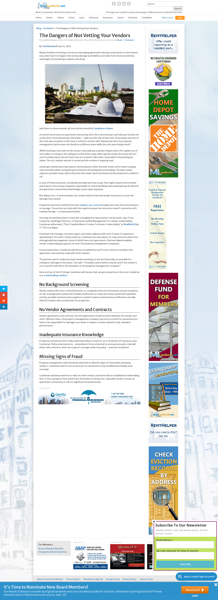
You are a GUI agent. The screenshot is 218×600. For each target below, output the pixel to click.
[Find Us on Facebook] (114, 4)
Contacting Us (73, 579)
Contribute (147, 17)
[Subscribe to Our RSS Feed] (129, 4)
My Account (167, 17)
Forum (121, 17)
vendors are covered (91, 205)
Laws (81, 17)
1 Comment (129, 40)
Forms (72, 17)
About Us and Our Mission (50, 579)
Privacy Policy (129, 579)
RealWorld (129, 224)
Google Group (113, 579)
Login (195, 595)
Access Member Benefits (51, 548)
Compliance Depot (103, 128)
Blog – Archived (44, 28)
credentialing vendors (55, 275)
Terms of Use (146, 579)
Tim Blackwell (49, 46)
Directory (132, 17)
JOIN (180, 18)
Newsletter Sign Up (93, 579)
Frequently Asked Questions (53, 552)
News (119, 40)
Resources (108, 17)
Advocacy (93, 17)
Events (49, 17)
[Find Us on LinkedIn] (124, 4)
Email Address (164, 540)
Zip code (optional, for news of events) (177, 551)
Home (38, 17)
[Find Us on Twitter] (119, 4)
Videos (60, 17)
